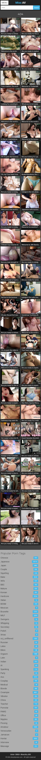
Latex (19, 646)
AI (19, 665)
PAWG (19, 711)
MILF (19, 615)
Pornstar (19, 708)
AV (20, 2)
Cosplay (19, 681)
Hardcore (19, 596)
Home (12, 754)
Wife (19, 581)
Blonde (19, 688)
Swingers (19, 619)
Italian (19, 600)
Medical (19, 684)
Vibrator (19, 696)
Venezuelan (19, 731)
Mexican (19, 608)
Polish (19, 631)
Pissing (19, 723)
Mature (19, 588)
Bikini (19, 650)
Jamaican (19, 734)
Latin (19, 658)
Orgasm (19, 654)
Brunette (19, 611)
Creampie (19, 692)
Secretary (19, 627)
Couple (19, 569)
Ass (19, 677)
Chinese (19, 558)
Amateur (19, 727)
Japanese (19, 561)
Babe (19, 577)
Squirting (19, 573)
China (19, 700)
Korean (19, 592)
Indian (19, 661)
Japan (19, 565)
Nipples (19, 719)
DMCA (17, 754)
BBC (19, 584)
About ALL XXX (26, 754)
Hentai (19, 738)
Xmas (19, 634)
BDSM (19, 604)
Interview (19, 742)
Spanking (19, 669)
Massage (19, 746)
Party (19, 673)
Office (19, 715)
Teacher (19, 704)
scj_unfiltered (19, 638)
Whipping (19, 623)
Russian (19, 642)
